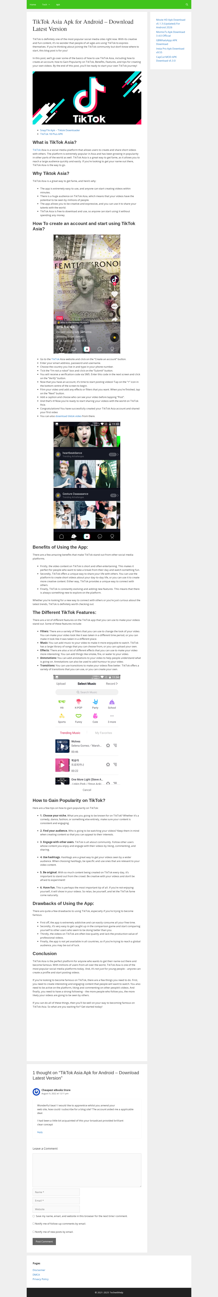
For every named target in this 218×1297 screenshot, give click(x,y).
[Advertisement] (87, 1033)
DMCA (36, 1274)
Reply (40, 1132)
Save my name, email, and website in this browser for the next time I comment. (82, 1216)
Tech (44, 4)
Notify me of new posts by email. (54, 1231)
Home (33, 4)
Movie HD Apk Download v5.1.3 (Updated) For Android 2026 (170, 23)
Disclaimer (39, 1270)
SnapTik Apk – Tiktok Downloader (60, 130)
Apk (58, 4)
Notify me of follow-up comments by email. (60, 1223)
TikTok (37, 150)
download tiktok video (68, 416)
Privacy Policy (41, 1279)
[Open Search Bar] (187, 4)
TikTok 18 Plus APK (51, 134)
